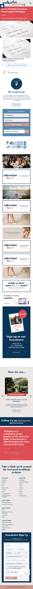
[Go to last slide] (2, 396)
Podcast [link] (4, 489)
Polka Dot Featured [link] (16, 394)
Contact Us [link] (4, 515)
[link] (2, 6)
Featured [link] (4, 18)
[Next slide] (30, 396)
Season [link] (21, 493)
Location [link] (21, 487)
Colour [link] (20, 486)
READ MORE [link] (16, 104)
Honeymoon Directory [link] (7, 504)
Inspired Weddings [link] (23, 482)
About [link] (3, 510)
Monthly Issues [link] (22, 495)
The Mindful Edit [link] (6, 493)
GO (27, 131)
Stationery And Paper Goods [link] (17, 18)
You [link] (3, 486)
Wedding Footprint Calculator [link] (6, 496)
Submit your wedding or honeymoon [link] (8, 525)
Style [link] (20, 489)
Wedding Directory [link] (6, 502)
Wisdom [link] (4, 482)
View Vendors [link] (16, 124)
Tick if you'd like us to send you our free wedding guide (16, 567)
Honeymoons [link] (5, 487)
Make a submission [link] (6, 522)
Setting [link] (21, 491)
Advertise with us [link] (6, 527)
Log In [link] (3, 517)
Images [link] (21, 484)
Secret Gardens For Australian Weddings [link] (16, 400)
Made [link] (3, 484)
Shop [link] (3, 491)
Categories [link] (22, 480)
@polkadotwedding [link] (16, 423)
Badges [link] (4, 529)
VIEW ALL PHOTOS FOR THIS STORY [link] (17, 65)
